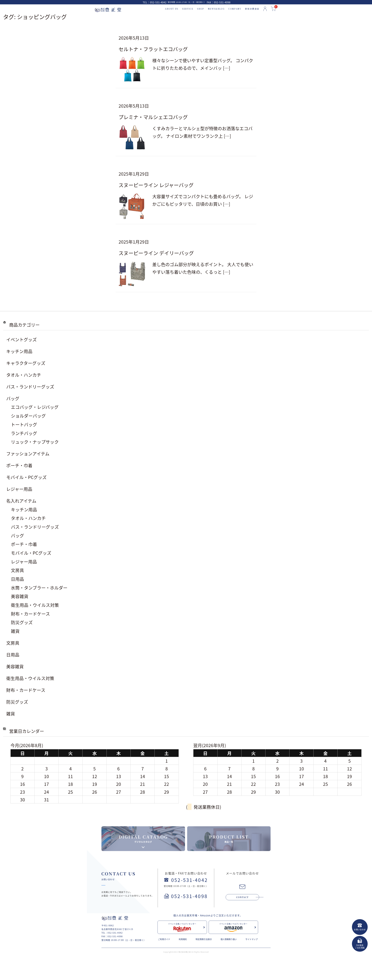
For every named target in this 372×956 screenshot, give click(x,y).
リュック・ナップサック (35, 441)
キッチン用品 (19, 351)
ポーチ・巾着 (19, 465)
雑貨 (15, 631)
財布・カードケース (30, 613)
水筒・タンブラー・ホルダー (39, 587)
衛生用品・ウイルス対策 (35, 605)
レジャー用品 (19, 489)
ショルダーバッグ (28, 415)
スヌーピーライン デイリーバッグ (156, 253)
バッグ (12, 398)
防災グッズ (22, 622)
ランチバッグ (24, 433)
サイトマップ (251, 939)
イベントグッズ (21, 339)
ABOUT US (171, 9)
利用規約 (183, 939)
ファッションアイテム (27, 453)
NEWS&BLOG (216, 9)
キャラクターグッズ (25, 363)
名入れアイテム (21, 500)
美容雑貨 (19, 596)
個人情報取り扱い (229, 939)
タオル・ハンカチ (23, 375)
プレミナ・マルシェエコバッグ (153, 117)
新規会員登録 (252, 9)
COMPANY (234, 9)
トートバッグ (24, 424)
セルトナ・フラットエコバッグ (153, 49)
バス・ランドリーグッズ (30, 386)
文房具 (17, 570)
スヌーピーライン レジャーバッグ (156, 185)
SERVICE (187, 9)
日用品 (17, 579)
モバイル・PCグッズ (26, 477)
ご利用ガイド (164, 939)
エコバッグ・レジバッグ (35, 407)
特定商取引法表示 (204, 939)
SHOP (200, 9)
